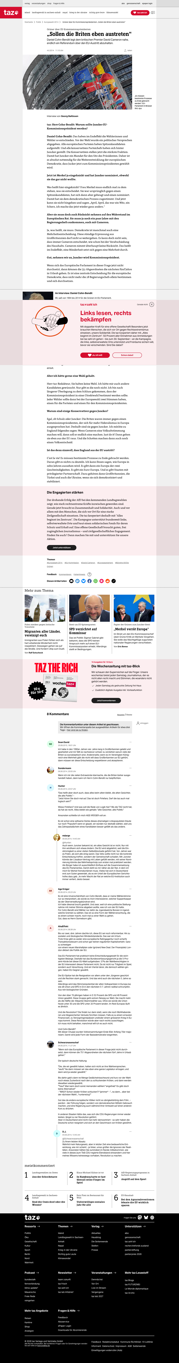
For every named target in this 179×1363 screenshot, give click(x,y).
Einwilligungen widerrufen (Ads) (106, 1350)
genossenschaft (132, 1237)
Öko (27, 1237)
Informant (96, 1346)
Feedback (63, 1317)
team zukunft (64, 1279)
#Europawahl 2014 (55, 563)
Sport (27, 1250)
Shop (27, 1326)
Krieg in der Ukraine (67, 1250)
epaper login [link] (147, 3)
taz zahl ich (130, 1241)
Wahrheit (29, 1262)
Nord (27, 1258)
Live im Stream (98, 1288)
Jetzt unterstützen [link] (62, 547)
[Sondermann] (50, 770)
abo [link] (123, 3)
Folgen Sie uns (130, 1218)
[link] (28, 12)
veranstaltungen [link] (38, 3)
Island (61, 1233)
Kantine (28, 1322)
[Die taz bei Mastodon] (140, 1219)
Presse (94, 1250)
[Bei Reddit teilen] (107, 581)
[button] (153, 12)
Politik (38, 22)
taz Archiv (130, 1293)
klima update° (31, 1288)
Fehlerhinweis (79, 574)
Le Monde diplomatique (136, 1288)
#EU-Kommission (72, 563)
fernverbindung (32, 1283)
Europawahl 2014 (51, 22)
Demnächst (97, 1279)
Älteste (129, 715)
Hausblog (96, 1237)
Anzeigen (29, 1331)
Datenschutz (108, 1346)
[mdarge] (57, 837)
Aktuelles (96, 1233)
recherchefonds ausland (137, 1245)
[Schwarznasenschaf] (50, 1044)
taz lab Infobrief (65, 1292)
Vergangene (97, 1292)
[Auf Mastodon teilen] (77, 581)
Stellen (94, 1245)
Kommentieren (65, 574)
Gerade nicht (142, 304)
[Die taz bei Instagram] (152, 1219)
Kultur (28, 1245)
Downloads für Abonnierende (72, 1330)
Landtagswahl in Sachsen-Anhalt (71, 1239)
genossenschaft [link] (133, 3)
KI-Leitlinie (147, 1342)
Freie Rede (30, 1296)
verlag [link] (27, 3)
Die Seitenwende (99, 1241)
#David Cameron (88, 563)
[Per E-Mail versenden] (71, 581)
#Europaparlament (105, 563)
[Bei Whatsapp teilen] (95, 581)
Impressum (121, 1346)
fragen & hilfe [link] (58, 3)
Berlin (27, 1254)
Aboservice (63, 1321)
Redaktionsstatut (111, 1342)
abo (127, 1233)
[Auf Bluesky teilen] (83, 581)
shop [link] (49, 3)
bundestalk (30, 1279)
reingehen (29, 1300)
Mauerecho (30, 1292)
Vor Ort (95, 1283)
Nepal (61, 1245)
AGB (130, 1346)
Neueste (120, 715)
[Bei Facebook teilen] (89, 581)
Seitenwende (139, 1346)
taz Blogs (129, 1280)
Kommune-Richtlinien (131, 1342)
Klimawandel (64, 1258)
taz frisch (62, 1283)
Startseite (29, 22)
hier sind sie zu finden (77, 730)
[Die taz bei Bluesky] (146, 1219)
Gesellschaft (31, 1241)
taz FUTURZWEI (132, 1284)
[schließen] (151, 304)
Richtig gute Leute (67, 1254)
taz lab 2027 (97, 1296)
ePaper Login (64, 1326)
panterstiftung (132, 1250)
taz (32, 1217)
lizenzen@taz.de (43, 1345)
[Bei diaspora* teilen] (101, 581)
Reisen (28, 1318)
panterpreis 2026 (133, 1254)
